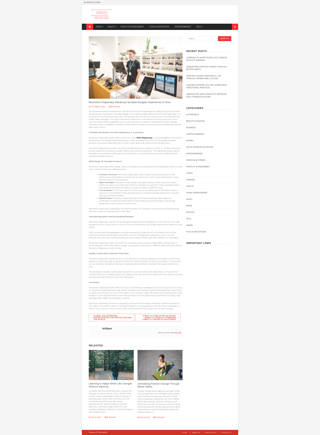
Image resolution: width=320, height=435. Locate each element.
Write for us (210, 432)
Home (184, 432)
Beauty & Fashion (195, 121)
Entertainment (182, 27)
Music (189, 199)
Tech (198, 27)
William (116, 107)
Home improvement (196, 193)
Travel (189, 225)
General (190, 180)
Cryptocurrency (195, 134)
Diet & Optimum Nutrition (199, 147)
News (99, 27)
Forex (189, 173)
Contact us (226, 432)
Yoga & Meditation (159, 27)
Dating (190, 140)
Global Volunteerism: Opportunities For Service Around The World (112, 317)
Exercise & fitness (196, 160)
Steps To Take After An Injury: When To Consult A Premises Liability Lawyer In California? (159, 317)
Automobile (192, 114)
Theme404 (103, 432)
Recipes (190, 212)
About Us (196, 432)
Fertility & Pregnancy (132, 27)
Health (111, 27)
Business (191, 127)
